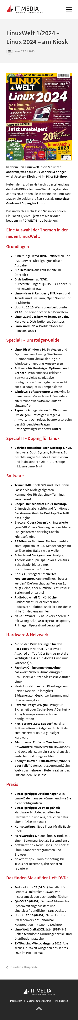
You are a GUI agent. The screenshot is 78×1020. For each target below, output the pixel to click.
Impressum (16, 1000)
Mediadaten (61, 1000)
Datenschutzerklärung (39, 1000)
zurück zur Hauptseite (24, 967)
